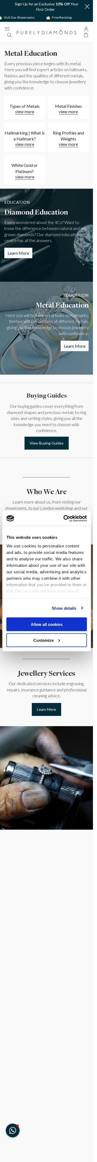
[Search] (9, 35)
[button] (87, 6)
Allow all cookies (47, 624)
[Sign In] (86, 29)
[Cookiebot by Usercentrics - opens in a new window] (65, 518)
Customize (43, 640)
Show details (64, 608)
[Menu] (7, 29)
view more (24, 111)
